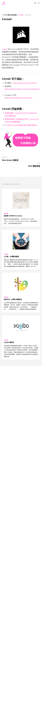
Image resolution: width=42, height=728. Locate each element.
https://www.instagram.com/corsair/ (18, 98)
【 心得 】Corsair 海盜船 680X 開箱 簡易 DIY (21, 125)
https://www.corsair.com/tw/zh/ (25, 83)
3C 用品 (21, 15)
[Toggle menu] (38, 3)
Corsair (4, 49)
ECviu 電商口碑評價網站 (10, 15)
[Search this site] (35, 3)
